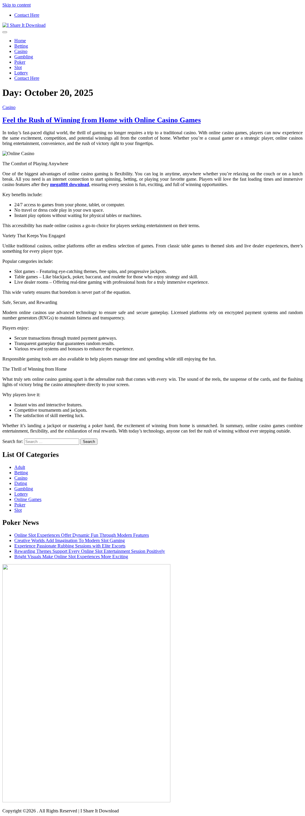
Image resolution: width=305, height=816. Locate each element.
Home (20, 40)
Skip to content (16, 4)
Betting (21, 46)
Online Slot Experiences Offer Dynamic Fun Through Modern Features (81, 535)
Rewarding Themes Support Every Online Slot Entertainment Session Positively (89, 551)
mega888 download (69, 184)
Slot (18, 67)
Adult (19, 467)
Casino (20, 51)
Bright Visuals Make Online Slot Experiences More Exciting (71, 556)
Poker (19, 62)
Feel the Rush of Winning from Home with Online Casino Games (101, 120)
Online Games (27, 499)
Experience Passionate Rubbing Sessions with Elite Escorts (69, 545)
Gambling (23, 56)
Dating (20, 483)
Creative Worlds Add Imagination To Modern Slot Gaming (69, 540)
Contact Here (26, 15)
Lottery (21, 72)
